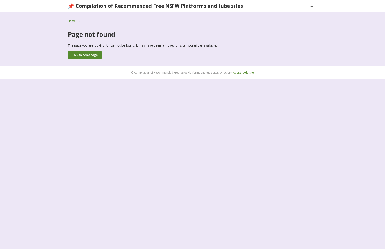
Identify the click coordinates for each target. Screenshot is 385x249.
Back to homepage (85, 55)
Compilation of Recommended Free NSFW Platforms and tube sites (155, 5)
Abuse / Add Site (243, 72)
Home (311, 6)
